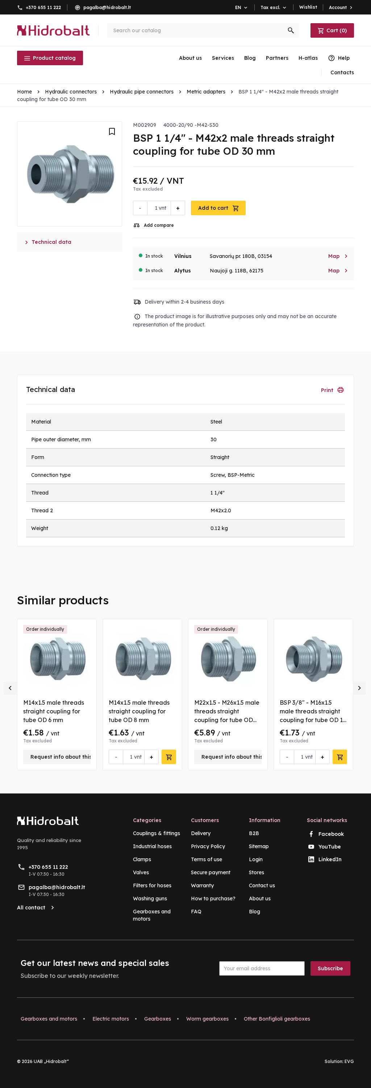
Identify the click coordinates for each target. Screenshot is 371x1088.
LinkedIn (330, 859)
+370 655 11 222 (43, 7)
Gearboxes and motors (49, 1019)
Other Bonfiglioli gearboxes (277, 1019)
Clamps (142, 859)
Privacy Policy (208, 846)
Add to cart (214, 208)
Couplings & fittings (156, 833)
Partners (277, 58)
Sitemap (259, 846)
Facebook (331, 834)
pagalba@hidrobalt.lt (107, 7)
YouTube (329, 846)
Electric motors (110, 1019)
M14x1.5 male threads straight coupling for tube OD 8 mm (139, 711)
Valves (141, 872)
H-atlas (308, 58)
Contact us (262, 885)
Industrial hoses (152, 846)
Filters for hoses (152, 885)
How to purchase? (213, 898)
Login (256, 859)
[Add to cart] (169, 757)
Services (223, 58)
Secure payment (210, 872)
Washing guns (150, 898)
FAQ (196, 911)
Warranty (202, 885)
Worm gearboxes (207, 1019)
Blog (250, 58)
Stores (256, 872)
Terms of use (206, 859)
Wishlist (308, 7)
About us (190, 58)
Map (338, 256)
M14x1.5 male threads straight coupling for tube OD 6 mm (53, 711)
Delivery (200, 833)
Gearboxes (157, 1019)
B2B (254, 833)
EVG (349, 1061)
